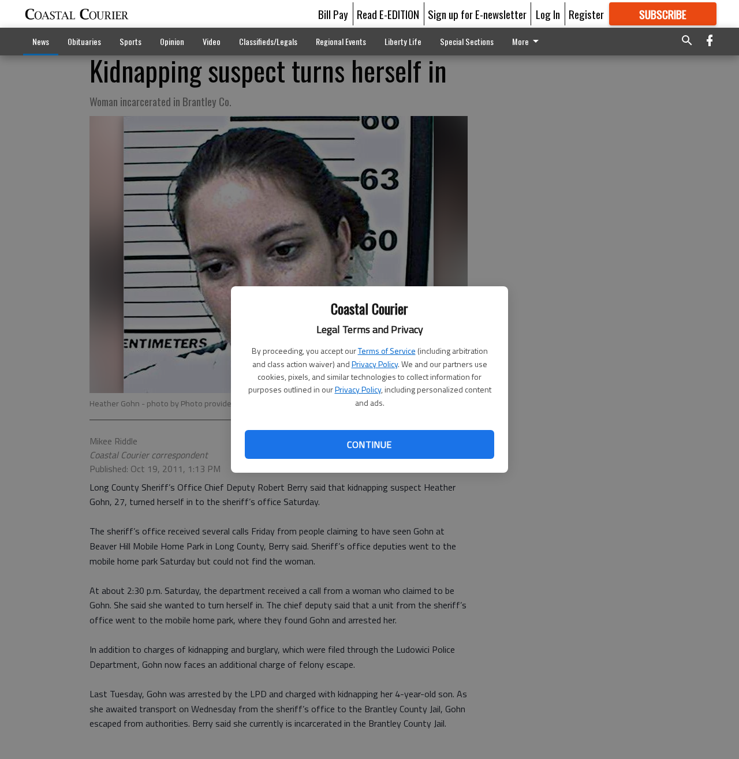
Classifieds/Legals (268, 41)
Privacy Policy (375, 364)
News (40, 41)
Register (586, 13)
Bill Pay (333, 13)
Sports (130, 41)
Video (212, 41)
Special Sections (467, 41)
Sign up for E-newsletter (477, 13)
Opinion (172, 41)
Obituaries (84, 41)
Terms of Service (387, 351)
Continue (369, 444)
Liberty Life (403, 41)
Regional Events (341, 41)
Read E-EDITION (388, 13)
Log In (548, 13)
